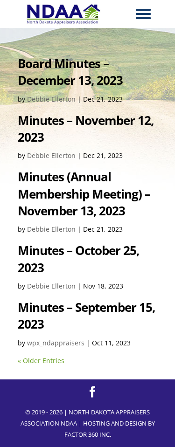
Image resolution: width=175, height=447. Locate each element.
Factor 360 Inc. (87, 434)
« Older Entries (41, 360)
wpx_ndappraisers (55, 342)
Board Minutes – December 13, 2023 (70, 72)
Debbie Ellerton (51, 99)
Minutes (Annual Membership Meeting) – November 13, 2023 (84, 193)
